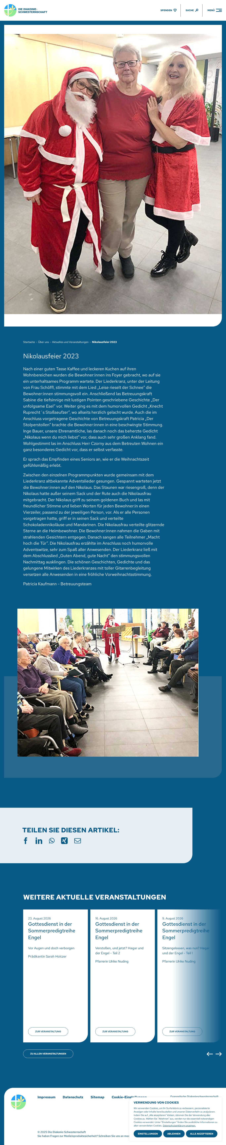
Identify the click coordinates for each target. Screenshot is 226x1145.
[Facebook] (25, 841)
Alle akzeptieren (201, 1133)
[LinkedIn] (38, 841)
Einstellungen (148, 1133)
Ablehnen (174, 1133)
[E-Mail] (77, 841)
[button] (210, 1054)
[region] (175, 1119)
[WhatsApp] (51, 841)
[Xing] (64, 841)
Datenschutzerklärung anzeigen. (179, 1125)
